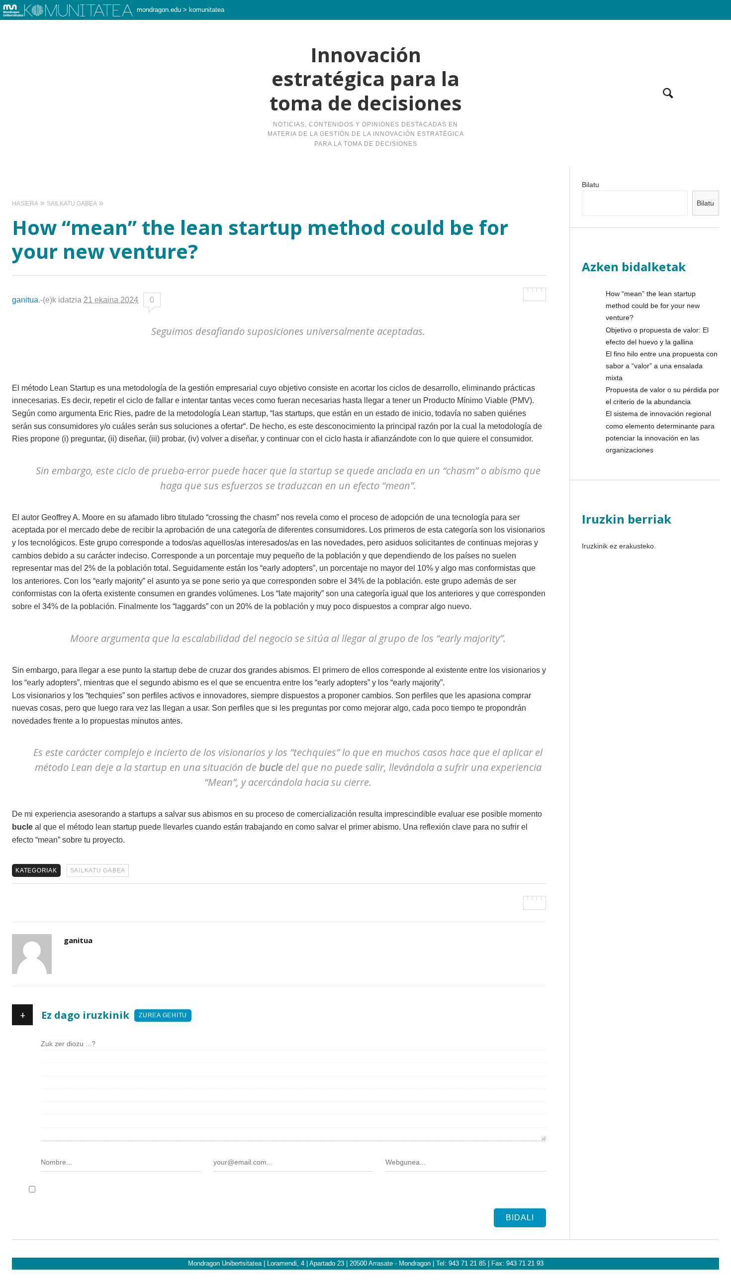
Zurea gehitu (163, 1015)
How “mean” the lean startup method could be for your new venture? (653, 306)
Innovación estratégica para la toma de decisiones (366, 79)
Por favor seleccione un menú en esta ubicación (365, 179)
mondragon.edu (159, 9)
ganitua (25, 300)
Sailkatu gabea (98, 870)
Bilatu (590, 185)
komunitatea (206, 9)
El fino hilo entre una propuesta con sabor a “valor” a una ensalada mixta (662, 366)
